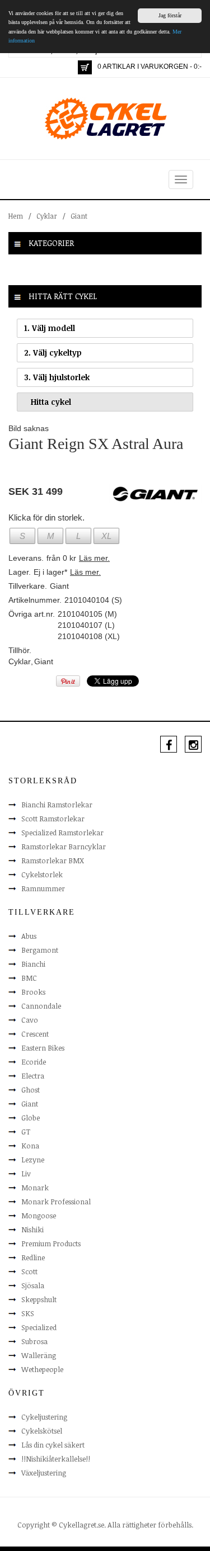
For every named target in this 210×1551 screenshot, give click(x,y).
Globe (30, 1118)
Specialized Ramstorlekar (62, 832)
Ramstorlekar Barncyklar (63, 846)
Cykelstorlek (42, 874)
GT (25, 1132)
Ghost (30, 1090)
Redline (33, 1257)
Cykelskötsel (41, 1431)
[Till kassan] (85, 67)
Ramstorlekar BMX (52, 860)
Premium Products (51, 1243)
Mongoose (38, 1215)
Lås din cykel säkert (53, 1445)
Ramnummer (43, 888)
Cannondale (41, 1006)
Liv (26, 1174)
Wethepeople (42, 1369)
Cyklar (46, 215)
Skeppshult (39, 1299)
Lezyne (32, 1160)
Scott (29, 1271)
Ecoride (33, 1062)
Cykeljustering (44, 1417)
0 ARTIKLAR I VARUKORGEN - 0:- (149, 66)
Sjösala (32, 1285)
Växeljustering (43, 1473)
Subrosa (34, 1341)
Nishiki (32, 1229)
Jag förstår (169, 15)
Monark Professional (56, 1202)
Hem (15, 215)
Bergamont (39, 950)
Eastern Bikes (42, 1048)
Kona (30, 1146)
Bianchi (33, 964)
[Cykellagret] (105, 118)
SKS (27, 1313)
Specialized (39, 1327)
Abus (28, 936)
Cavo (29, 1020)
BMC (29, 978)
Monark (35, 1188)
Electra (32, 1076)
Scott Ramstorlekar (53, 819)
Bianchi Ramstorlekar (56, 805)
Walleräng (38, 1355)
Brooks (33, 992)
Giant (79, 215)
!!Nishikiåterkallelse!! (55, 1459)
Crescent (35, 1034)
